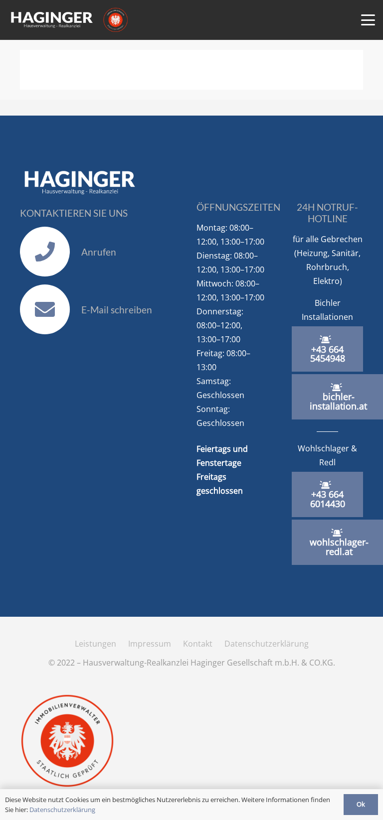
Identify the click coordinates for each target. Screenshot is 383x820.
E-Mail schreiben (116, 309)
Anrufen (98, 252)
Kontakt (197, 643)
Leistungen (95, 643)
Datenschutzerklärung (266, 643)
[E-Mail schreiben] (50, 309)
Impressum (149, 643)
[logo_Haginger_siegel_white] (68, 20)
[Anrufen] (50, 251)
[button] (368, 20)
